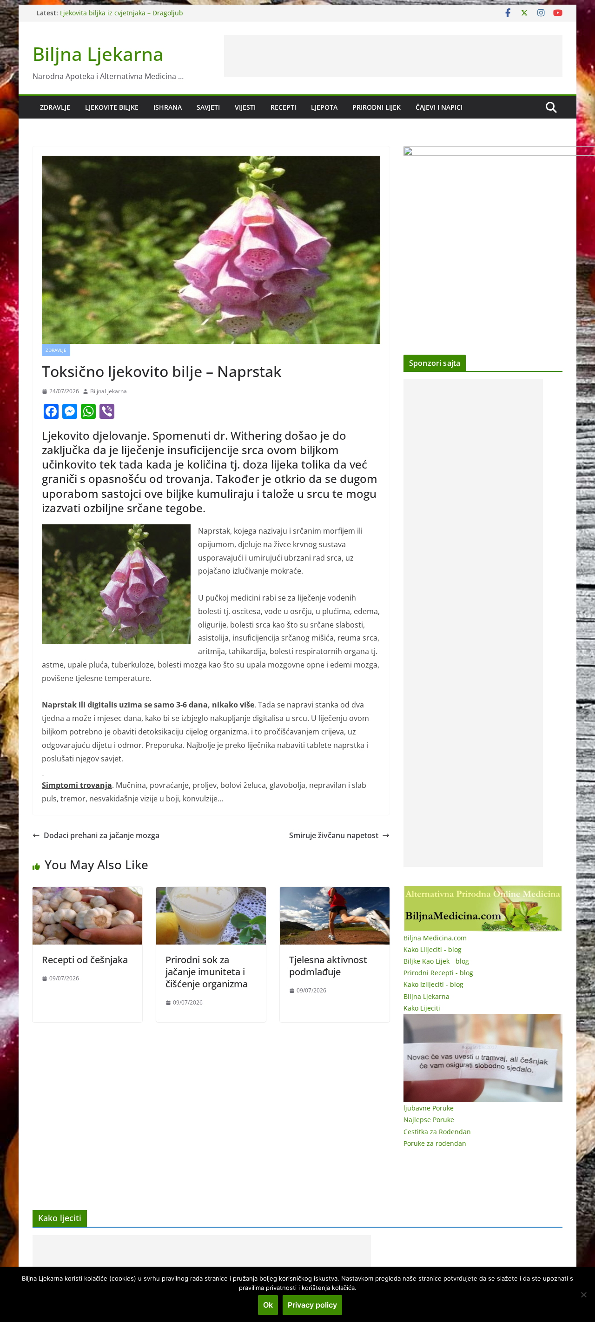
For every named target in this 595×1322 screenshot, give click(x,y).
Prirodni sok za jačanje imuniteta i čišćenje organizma (206, 971)
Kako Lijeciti (421, 1008)
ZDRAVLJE (55, 107)
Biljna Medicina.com (435, 937)
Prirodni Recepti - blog (438, 972)
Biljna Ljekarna (98, 53)
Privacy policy (312, 1304)
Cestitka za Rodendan (437, 1131)
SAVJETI (208, 107)
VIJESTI (245, 107)
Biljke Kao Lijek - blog (436, 961)
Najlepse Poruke (428, 1119)
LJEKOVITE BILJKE (112, 107)
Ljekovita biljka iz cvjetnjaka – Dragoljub (121, 12)
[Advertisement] (393, 56)
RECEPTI (283, 107)
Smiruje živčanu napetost (333, 835)
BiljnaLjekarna (108, 391)
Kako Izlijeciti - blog (433, 984)
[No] (583, 1294)
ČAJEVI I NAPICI (439, 107)
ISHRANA (167, 107)
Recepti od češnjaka (85, 959)
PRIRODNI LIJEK (376, 107)
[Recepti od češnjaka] (87, 893)
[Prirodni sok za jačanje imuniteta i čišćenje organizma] (211, 893)
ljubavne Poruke (428, 1108)
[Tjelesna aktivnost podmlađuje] (335, 893)
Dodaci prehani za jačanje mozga (101, 835)
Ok (268, 1304)
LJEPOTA (324, 107)
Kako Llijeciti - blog (432, 949)
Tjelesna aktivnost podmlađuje (328, 965)
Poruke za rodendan (434, 1143)
